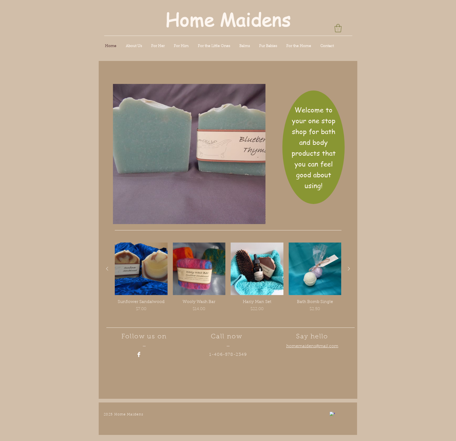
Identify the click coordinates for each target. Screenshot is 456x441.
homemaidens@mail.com (312, 346)
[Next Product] (349, 268)
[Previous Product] (107, 268)
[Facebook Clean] (138, 354)
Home (189, 19)
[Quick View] (141, 269)
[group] (228, 280)
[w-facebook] (332, 414)
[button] (338, 28)
